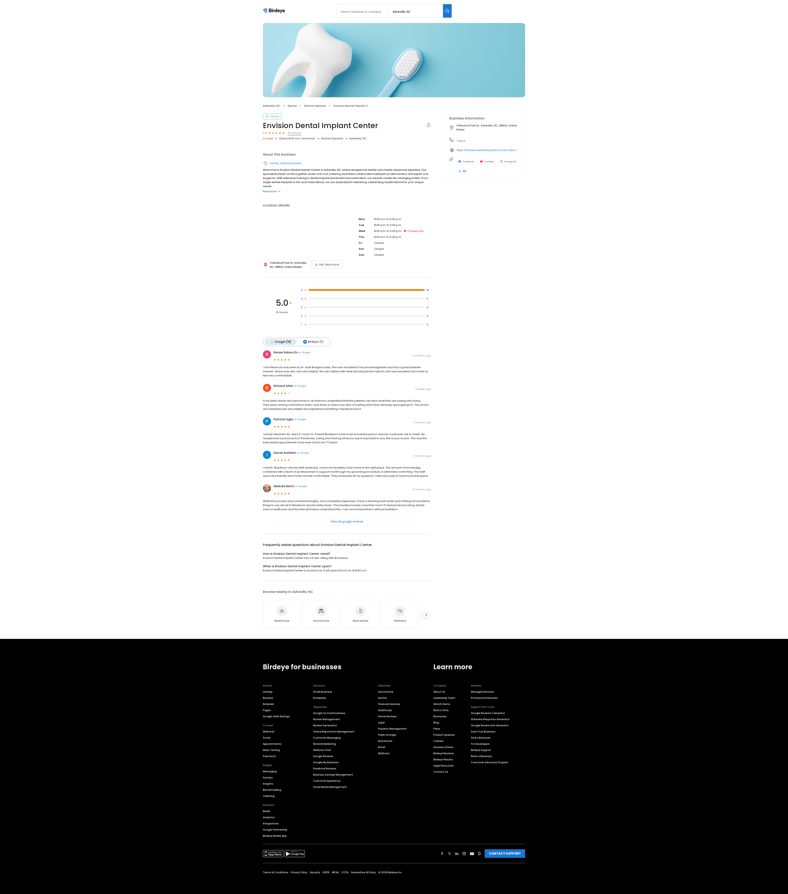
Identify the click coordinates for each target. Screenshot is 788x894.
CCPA (344, 872)
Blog (436, 722)
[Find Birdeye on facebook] (442, 853)
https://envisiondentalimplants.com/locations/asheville (488, 150)
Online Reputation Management (333, 731)
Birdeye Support (481, 750)
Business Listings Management (333, 774)
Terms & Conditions (275, 872)
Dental (292, 106)
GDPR (326, 872)
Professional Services (484, 698)
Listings (268, 691)
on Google (304, 352)
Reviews (268, 698)
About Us (439, 691)
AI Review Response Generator (490, 719)
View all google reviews (347, 521)
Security (315, 872)
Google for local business (329, 713)
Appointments (272, 744)
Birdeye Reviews (443, 753)
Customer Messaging (327, 737)
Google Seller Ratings (276, 716)
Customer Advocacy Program (489, 762)
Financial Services (389, 704)
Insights (268, 783)
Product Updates (444, 735)
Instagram (510, 161)
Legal (381, 722)
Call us (461, 141)
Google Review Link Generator (490, 725)
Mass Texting (271, 750)
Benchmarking (272, 790)
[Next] (426, 614)
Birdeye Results (443, 759)
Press (436, 728)
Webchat (269, 731)
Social (266, 737)
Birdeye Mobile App (275, 836)
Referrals (268, 704)
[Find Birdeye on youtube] (472, 853)
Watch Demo (441, 704)
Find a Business (480, 737)
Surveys (268, 777)
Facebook (468, 161)
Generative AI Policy (363, 872)
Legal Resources (443, 765)
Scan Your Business (483, 731)
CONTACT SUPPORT (505, 853)
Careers (438, 741)
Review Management (326, 719)
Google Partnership (275, 829)
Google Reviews (323, 756)
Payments (269, 756)
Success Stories (443, 747)
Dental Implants (315, 106)
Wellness (383, 753)
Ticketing (269, 796)
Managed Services (482, 691)
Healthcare (385, 710)
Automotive (385, 691)
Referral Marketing (324, 744)
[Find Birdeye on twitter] (449, 853)
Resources (440, 716)
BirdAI (266, 811)
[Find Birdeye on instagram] (464, 853)
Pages (267, 710)
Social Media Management (330, 787)
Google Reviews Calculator (488, 713)
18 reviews (294, 133)
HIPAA (335, 872)
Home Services (387, 716)
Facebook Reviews (324, 768)
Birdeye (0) (315, 342)
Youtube (489, 161)
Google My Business (326, 762)
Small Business (322, 691)
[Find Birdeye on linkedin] (456, 853)
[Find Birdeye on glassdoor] (479, 853)
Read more (270, 191)
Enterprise (319, 698)
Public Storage (387, 735)
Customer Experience (326, 781)
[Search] (447, 11)
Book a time (441, 710)
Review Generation (325, 725)
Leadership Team (444, 698)
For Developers (480, 744)
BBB (464, 171)
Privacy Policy (299, 872)
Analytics (269, 817)
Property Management (392, 728)
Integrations (271, 823)
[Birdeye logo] (274, 11)
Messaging (270, 771)
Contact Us (440, 772)
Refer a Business (481, 756)
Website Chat (322, 750)
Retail (381, 747)
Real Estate (385, 741)
